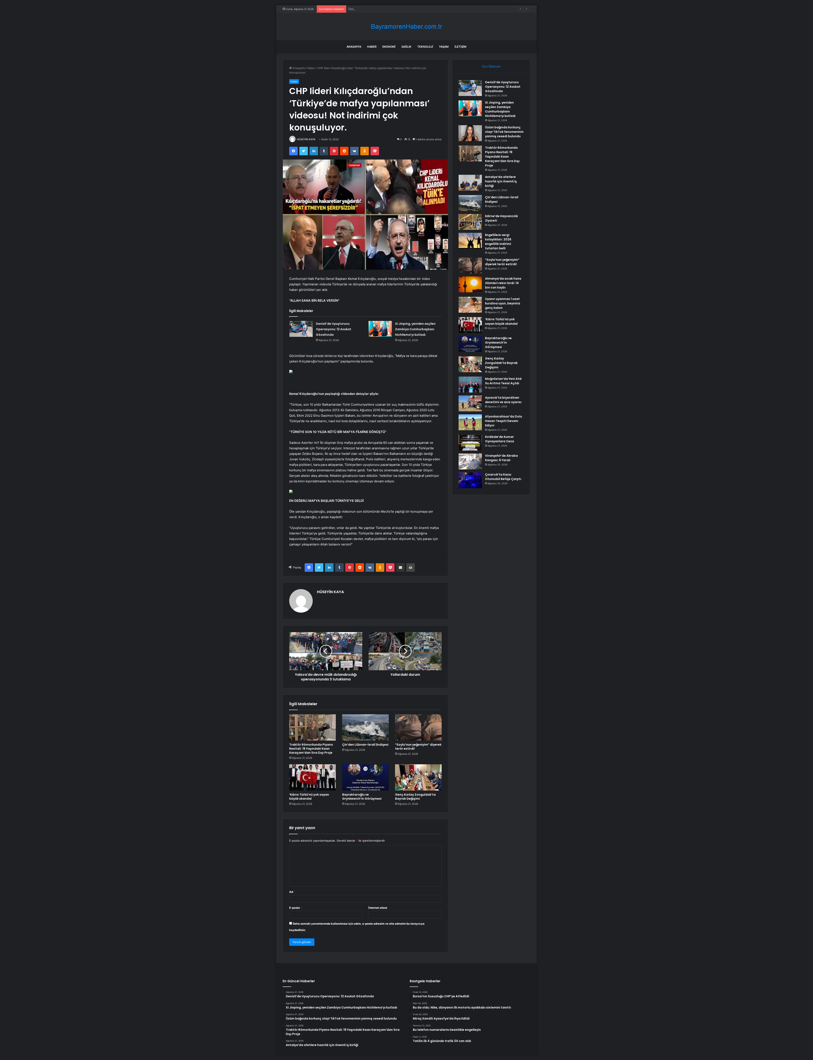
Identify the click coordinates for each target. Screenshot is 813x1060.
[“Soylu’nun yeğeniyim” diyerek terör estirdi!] (418, 727)
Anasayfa (354, 46)
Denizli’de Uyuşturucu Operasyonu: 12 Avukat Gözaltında (333, 329)
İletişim (460, 46)
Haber (371, 46)
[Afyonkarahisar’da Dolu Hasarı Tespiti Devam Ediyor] (470, 422)
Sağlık (406, 46)
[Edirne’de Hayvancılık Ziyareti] (470, 222)
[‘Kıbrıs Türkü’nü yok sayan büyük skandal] (312, 777)
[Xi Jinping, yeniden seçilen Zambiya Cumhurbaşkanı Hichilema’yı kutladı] (380, 329)
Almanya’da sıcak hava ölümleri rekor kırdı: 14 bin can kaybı (503, 283)
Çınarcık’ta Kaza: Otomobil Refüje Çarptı (503, 476)
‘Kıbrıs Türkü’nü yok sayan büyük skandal (309, 796)
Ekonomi (388, 46)
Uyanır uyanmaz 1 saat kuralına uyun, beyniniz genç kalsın (502, 303)
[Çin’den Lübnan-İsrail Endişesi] (365, 727)
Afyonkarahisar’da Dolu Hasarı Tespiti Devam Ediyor (503, 420)
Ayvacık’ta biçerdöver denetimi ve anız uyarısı (503, 399)
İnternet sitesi (377, 907)
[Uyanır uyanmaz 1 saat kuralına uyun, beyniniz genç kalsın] (470, 305)
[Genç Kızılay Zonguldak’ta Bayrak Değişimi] (418, 777)
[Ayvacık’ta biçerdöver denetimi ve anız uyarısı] (470, 403)
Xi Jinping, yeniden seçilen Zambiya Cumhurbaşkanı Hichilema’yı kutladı (415, 329)
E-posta (295, 907)
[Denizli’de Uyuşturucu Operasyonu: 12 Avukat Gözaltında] (301, 329)
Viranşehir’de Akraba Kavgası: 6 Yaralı (501, 458)
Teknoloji (425, 46)
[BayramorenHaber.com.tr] (406, 26)
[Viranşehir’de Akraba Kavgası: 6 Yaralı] (470, 461)
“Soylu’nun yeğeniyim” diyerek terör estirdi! (418, 746)
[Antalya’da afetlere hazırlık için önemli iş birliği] (470, 183)
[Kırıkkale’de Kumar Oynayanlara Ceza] (470, 443)
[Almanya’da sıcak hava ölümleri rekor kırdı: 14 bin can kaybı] (470, 284)
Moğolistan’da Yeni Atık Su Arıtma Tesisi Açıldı (503, 381)
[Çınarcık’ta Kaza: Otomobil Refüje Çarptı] (470, 480)
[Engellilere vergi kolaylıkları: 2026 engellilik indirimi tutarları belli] (470, 241)
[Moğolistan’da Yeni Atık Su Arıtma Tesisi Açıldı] (470, 385)
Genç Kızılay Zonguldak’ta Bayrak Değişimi (415, 796)
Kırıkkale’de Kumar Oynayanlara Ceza (499, 439)
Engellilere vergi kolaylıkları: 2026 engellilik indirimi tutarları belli (498, 241)
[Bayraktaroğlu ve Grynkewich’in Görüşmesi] (365, 777)
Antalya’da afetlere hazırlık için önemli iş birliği (501, 181)
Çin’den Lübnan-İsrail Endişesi (365, 744)
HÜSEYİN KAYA (306, 139)
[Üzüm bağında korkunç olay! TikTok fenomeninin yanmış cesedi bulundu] (470, 133)
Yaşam (444, 46)
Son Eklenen (491, 66)
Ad (292, 892)
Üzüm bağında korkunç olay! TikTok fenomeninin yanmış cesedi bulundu (395, 9)
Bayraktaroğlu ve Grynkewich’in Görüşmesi (362, 796)
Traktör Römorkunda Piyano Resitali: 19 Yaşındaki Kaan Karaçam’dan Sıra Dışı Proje (311, 748)
